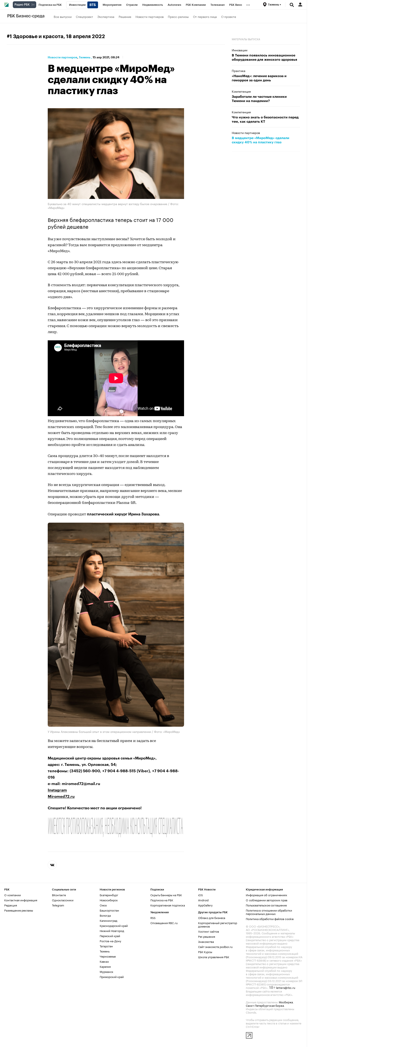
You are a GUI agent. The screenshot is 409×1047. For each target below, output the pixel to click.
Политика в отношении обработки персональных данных (269, 912)
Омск (103, 905)
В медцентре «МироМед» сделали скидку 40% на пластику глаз (260, 140)
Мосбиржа (286, 1002)
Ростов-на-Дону (110, 941)
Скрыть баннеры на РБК (166, 895)
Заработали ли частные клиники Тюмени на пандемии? (259, 99)
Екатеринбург (109, 895)
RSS (153, 917)
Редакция (10, 905)
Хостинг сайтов (208, 931)
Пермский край (110, 935)
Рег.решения (206, 936)
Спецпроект (84, 16)
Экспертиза (105, 16)
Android (203, 900)
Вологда (105, 915)
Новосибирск (109, 900)
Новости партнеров (149, 16)
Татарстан (106, 946)
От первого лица (205, 16)
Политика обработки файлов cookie (270, 918)
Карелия (105, 966)
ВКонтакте (59, 895)
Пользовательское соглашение (266, 905)
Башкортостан (109, 910)
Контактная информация (20, 900)
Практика (238, 70)
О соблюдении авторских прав (266, 900)
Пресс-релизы (178, 16)
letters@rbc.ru (285, 987)
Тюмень (84, 57)
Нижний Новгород (112, 930)
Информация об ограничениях (266, 895)
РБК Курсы (205, 951)
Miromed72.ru (61, 796)
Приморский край (112, 976)
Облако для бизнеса (211, 917)
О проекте (228, 16)
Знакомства (206, 941)
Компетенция (241, 91)
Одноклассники (62, 900)
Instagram (57, 790)
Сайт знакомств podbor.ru (215, 946)
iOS (200, 895)
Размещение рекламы (18, 910)
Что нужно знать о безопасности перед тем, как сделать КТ (265, 119)
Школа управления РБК (213, 957)
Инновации (239, 50)
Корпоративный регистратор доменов (217, 924)
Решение (125, 16)
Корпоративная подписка (167, 905)
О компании (12, 895)
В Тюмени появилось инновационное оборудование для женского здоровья (264, 57)
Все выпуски (63, 16)
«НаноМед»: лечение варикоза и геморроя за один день (259, 78)
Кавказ (104, 961)
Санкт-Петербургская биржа (265, 1005)
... (248, 4)
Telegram (58, 905)
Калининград (108, 920)
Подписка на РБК (161, 900)
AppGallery (205, 905)
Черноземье (108, 956)
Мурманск (106, 971)
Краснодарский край (114, 925)
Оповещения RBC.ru (164, 922)
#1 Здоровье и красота (35, 36)
